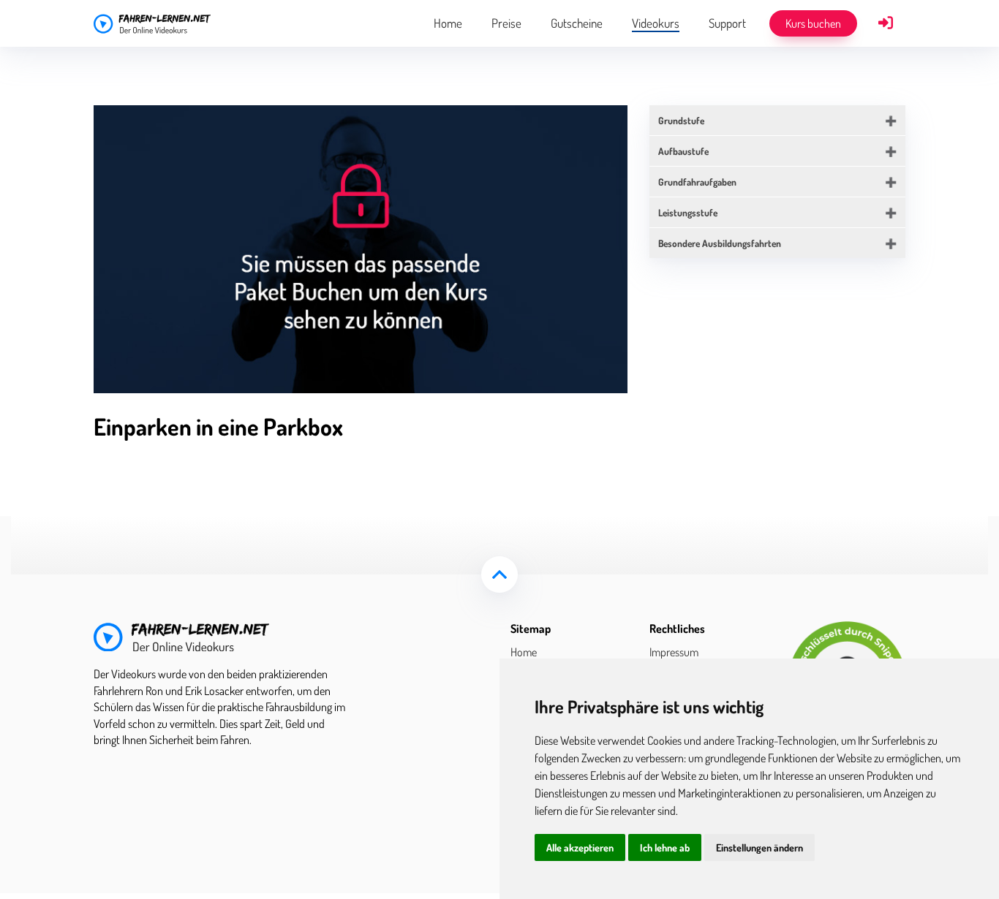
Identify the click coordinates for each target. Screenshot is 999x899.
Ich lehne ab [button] (665, 847)
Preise (506, 23)
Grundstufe (681, 120)
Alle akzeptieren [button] (580, 847)
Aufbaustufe (683, 151)
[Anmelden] (886, 24)
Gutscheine (577, 23)
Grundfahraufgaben (697, 181)
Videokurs (655, 23)
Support (727, 23)
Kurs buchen (813, 23)
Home (448, 23)
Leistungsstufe (687, 212)
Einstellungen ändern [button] (759, 847)
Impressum (673, 652)
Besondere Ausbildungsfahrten (719, 243)
